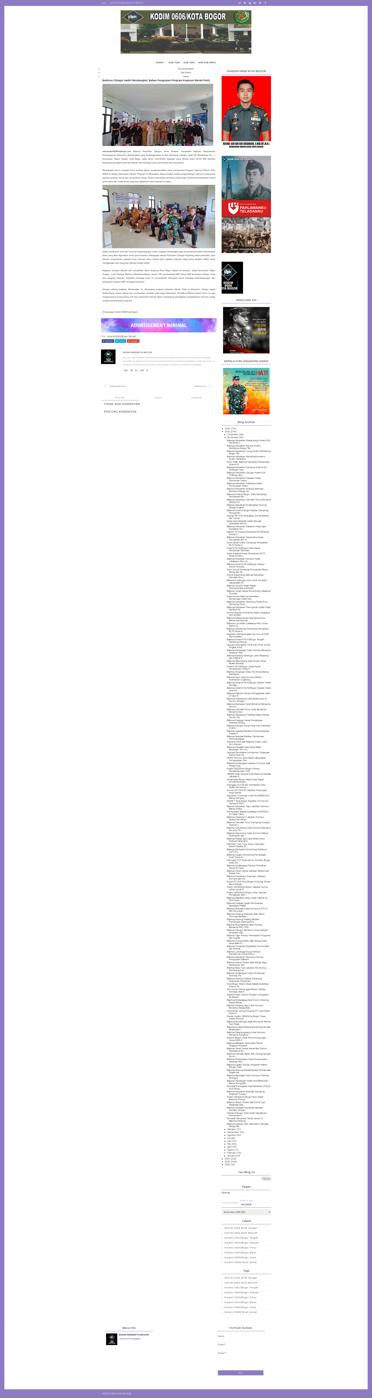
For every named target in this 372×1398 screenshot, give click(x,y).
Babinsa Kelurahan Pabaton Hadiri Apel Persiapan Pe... (246, 527)
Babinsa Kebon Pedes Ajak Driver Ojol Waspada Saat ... (246, 1103)
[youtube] (250, 3)
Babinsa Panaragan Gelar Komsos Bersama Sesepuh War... (249, 651)
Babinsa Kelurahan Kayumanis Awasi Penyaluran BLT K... (245, 538)
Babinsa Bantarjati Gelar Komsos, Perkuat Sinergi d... (248, 1076)
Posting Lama (200, 386)
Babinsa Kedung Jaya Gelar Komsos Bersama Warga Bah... (245, 1006)
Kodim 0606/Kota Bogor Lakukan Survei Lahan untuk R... (247, 888)
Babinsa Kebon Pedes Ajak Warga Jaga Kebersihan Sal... (247, 963)
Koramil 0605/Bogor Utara (240, 1257)
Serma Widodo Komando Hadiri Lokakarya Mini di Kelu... (248, 613)
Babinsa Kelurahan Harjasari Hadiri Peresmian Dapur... (244, 479)
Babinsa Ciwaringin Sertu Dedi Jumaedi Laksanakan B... (247, 581)
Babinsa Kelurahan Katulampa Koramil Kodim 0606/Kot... (246, 457)
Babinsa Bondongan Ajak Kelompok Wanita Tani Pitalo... (249, 1022)
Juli (228, 1138)
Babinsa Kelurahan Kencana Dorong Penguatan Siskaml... (245, 958)
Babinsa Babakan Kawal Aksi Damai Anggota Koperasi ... (245, 1044)
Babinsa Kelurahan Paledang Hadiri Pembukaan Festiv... (244, 484)
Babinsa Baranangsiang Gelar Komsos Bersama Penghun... (246, 1033)
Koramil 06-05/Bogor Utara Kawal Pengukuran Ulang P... (243, 667)
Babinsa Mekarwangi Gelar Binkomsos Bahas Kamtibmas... (246, 619)
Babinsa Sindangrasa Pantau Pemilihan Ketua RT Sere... (246, 866)
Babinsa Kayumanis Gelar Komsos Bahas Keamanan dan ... (247, 834)
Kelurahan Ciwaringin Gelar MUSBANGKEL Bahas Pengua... (248, 796)
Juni (229, 1141)
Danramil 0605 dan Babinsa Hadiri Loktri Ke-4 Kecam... (247, 743)
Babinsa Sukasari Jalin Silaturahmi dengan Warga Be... (248, 1125)
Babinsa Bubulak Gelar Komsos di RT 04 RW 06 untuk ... (247, 909)
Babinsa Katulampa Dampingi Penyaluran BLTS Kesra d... (248, 630)
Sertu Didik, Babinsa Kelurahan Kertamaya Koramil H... (248, 463)
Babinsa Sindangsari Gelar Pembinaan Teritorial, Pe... (246, 974)
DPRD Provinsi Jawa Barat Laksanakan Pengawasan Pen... (246, 759)
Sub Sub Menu (207, 62)
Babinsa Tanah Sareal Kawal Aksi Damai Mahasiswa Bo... (247, 1049)
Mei (229, 1144)
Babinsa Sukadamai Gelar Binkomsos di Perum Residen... (247, 699)
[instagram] (240, 3)
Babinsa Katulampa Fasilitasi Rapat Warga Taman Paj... (248, 716)
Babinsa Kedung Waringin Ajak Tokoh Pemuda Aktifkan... (245, 915)
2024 (227, 1158)
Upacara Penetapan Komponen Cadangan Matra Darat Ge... (248, 753)
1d (141, 370)
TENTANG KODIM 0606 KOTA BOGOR (126, 3)
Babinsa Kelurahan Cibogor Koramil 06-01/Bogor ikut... (246, 473)
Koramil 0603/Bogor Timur (241, 1247)
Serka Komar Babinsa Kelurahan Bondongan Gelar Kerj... (243, 597)
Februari (231, 1153)
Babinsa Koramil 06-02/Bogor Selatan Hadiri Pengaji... (249, 683)
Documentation (186, 68)
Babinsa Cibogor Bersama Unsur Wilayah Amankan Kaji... (247, 931)
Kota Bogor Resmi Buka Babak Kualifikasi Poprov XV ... (248, 985)
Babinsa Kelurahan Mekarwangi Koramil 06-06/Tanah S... (248, 441)
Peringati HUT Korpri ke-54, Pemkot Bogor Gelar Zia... (248, 861)
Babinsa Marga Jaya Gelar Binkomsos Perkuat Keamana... (246, 839)
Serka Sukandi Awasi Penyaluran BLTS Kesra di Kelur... (246, 554)
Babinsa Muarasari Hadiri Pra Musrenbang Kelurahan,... (248, 673)
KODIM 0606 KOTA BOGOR (241, 1233)
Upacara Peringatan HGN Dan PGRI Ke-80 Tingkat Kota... (248, 646)
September (233, 1132)
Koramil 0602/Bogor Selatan (242, 1242)
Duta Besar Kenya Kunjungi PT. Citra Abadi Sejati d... (248, 1012)
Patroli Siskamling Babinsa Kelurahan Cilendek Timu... (245, 576)
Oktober (231, 1129)
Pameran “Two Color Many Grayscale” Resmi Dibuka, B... (246, 845)
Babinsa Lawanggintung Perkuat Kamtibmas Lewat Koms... (243, 953)
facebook (109, 341)
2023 (227, 1161)
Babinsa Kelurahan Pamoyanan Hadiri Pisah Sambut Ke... (249, 608)
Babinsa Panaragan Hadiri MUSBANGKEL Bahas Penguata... (248, 1082)
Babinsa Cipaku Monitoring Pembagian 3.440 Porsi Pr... (246, 856)
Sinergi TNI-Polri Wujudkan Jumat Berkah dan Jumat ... (248, 517)
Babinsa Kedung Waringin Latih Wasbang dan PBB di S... (248, 656)
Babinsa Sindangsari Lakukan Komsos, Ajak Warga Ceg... (248, 764)
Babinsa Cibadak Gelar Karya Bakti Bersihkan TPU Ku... (244, 748)
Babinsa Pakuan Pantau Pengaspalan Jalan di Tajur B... (248, 694)
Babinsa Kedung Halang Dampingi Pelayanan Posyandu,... (244, 979)
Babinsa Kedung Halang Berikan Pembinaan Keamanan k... (243, 920)
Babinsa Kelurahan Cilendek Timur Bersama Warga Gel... (249, 500)
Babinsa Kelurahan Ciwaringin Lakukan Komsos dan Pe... (246, 877)
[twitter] (260, 3)
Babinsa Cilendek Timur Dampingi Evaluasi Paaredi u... (248, 823)
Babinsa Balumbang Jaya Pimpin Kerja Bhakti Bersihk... (246, 662)
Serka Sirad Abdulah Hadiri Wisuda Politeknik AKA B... (244, 522)
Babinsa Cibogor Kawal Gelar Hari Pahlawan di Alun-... (249, 726)
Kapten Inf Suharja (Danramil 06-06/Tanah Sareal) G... (248, 533)
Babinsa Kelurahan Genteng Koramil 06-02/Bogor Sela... (247, 468)
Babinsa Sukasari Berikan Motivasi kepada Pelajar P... (248, 732)
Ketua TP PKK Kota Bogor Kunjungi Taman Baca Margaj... (249, 882)
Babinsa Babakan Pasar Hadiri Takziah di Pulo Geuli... (247, 899)
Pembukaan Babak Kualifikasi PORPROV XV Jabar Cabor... (248, 813)
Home (103, 3)
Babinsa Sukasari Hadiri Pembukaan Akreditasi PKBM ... (245, 904)
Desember (232, 434)
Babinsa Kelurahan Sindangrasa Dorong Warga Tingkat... (247, 506)
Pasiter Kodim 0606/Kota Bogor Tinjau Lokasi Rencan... (246, 1017)
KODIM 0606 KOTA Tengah (241, 1228)
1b (125, 370)
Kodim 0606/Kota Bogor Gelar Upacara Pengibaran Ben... (246, 893)
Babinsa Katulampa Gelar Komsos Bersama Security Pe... (249, 829)
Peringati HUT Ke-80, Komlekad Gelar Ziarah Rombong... (246, 786)
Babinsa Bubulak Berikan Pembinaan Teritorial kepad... (245, 737)
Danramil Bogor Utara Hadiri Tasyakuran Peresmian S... (247, 1114)
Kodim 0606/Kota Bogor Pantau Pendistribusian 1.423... (243, 769)
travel (186, 76)
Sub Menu (186, 72)
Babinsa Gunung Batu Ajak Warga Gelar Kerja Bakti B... (247, 942)
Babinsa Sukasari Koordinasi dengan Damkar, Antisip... (245, 1108)
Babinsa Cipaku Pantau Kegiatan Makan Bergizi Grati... (247, 1066)
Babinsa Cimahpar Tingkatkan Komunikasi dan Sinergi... (248, 947)
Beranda (226, 1192)
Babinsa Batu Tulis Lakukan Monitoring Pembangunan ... (246, 969)
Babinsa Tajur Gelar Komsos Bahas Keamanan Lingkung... (244, 678)
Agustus (231, 1135)
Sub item (174, 62)
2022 (227, 1164)
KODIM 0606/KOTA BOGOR (137, 352)
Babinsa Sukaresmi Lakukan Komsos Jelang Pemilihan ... (245, 818)
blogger (120, 398)
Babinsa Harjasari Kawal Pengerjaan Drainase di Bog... (245, 721)
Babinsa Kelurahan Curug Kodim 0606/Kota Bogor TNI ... (249, 452)
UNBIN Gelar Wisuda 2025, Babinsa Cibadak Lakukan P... (249, 775)
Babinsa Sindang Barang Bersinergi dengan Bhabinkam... (249, 1028)
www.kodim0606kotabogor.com (116, 151)
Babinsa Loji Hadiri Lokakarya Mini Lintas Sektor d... (247, 624)
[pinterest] (245, 3)
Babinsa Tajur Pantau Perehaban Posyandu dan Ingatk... (249, 936)
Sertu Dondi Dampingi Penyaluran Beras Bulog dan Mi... (247, 570)
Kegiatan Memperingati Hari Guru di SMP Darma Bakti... (248, 635)
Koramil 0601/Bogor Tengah (121, 336)
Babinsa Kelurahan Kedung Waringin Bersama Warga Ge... (245, 490)
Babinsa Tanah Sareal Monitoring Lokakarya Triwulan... (249, 592)
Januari (230, 1155)
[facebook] (265, 3)
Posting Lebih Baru (117, 386)
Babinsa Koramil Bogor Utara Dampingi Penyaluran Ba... (246, 495)
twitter (121, 341)
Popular (246, 1200)
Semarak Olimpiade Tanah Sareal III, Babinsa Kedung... (245, 1119)
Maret (230, 1150)
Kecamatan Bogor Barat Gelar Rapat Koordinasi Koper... (245, 780)
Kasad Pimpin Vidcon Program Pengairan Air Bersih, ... (248, 995)
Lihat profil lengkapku (130, 1338)
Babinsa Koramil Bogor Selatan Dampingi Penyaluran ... (248, 511)
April (229, 1147)
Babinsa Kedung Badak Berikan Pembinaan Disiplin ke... (249, 1071)
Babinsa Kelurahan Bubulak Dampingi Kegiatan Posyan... (246, 1092)
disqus (158, 398)
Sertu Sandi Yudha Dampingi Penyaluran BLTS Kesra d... (247, 543)
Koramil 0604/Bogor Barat (240, 1252)
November (232, 437)
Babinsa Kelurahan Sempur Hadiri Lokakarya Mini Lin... (243, 560)
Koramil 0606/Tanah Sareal (241, 1262)
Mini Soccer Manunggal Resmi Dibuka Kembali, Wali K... (246, 990)
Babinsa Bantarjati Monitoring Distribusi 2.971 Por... (247, 850)
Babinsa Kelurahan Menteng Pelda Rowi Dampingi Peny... (247, 603)
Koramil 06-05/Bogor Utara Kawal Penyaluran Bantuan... (243, 549)
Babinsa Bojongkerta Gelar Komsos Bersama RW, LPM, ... (245, 926)
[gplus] (255, 3)
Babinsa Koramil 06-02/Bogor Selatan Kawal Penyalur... (246, 565)
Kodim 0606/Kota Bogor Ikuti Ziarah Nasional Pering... (245, 1098)
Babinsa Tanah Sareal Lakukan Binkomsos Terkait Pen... (248, 872)
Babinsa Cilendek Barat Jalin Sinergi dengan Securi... (249, 1055)
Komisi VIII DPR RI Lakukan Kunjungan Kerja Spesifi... (247, 791)
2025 (227, 431)
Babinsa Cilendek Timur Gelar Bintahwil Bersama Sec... (246, 710)
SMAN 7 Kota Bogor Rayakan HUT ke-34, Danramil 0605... (248, 802)
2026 (227, 428)
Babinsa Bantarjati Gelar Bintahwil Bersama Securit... (248, 705)
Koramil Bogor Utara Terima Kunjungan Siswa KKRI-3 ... (246, 1039)
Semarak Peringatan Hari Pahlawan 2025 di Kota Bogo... (248, 1087)
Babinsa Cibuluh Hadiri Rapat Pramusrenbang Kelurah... (241, 586)
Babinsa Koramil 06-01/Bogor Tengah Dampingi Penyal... (245, 640)
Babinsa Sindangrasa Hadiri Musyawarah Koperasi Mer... (247, 1060)
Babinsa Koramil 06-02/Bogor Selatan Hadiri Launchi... (249, 689)
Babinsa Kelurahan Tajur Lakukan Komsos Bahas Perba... (248, 807)
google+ (134, 341)
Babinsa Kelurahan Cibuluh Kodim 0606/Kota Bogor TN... (244, 447)
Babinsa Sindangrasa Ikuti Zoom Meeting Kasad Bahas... (248, 1001)
